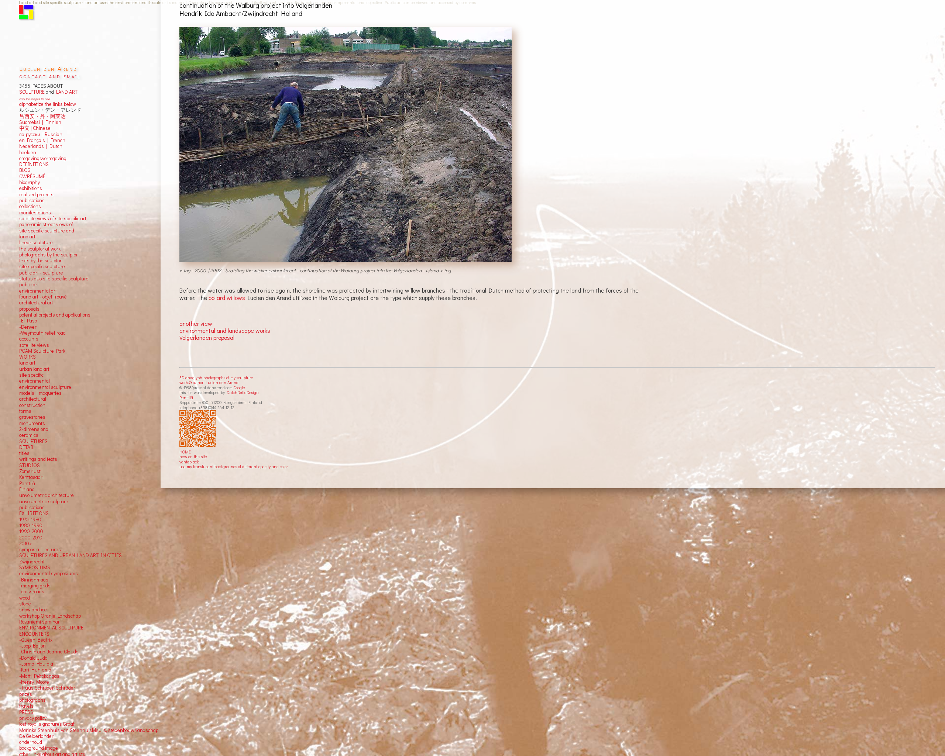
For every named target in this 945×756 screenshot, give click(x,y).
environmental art (38, 290)
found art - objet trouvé (43, 296)
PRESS (26, 712)
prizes (25, 694)
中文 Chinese (35, 128)
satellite (27, 345)
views (43, 345)
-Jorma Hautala (36, 663)
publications (32, 200)
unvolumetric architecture (46, 495)
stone (25, 603)
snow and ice (33, 609)
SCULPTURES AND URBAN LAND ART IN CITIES (70, 555)
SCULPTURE (32, 92)
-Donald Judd (33, 658)
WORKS (27, 356)
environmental (34, 380)
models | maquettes (40, 393)
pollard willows (227, 297)
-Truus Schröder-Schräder (47, 687)
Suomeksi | (31, 122)
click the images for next (34, 99)
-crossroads (31, 591)
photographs (32, 700)
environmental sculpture (45, 387)
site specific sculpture (42, 266)
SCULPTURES (33, 441)
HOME (185, 452)
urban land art (34, 369)
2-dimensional (34, 429)
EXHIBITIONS (34, 513)
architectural (32, 399)
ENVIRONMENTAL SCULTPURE (51, 627)
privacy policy (33, 718)
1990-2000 (31, 531)
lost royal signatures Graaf (47, 724)
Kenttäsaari (31, 477)
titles (24, 453)
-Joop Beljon (32, 645)
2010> (25, 543)
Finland (27, 489)
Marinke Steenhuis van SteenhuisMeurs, (63, 730)
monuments (32, 423)
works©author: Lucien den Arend (208, 382)
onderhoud (30, 742)
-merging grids (35, 585)
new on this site (193, 456)
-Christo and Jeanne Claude (49, 651)
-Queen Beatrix (35, 639)
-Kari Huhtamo (35, 669)
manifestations (35, 212)
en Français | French (42, 140)
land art (27, 362)
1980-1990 (30, 525)
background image (38, 748)
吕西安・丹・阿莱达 (42, 116)
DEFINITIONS (34, 164)
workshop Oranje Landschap (50, 615)
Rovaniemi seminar (39, 621)
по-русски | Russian (40, 134)
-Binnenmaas (33, 579)
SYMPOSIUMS (34, 567)
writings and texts (38, 459)
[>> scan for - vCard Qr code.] (198, 428)
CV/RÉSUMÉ (32, 176)
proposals (29, 308)
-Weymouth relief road (42, 332)
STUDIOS (29, 465)
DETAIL (26, 447)
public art (29, 284)
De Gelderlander (36, 736)
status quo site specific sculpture (54, 278)
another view (195, 323)
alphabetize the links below (47, 104)
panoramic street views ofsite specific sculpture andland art (46, 230)
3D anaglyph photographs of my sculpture (216, 377)
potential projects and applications (54, 314)
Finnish (52, 122)
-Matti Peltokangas (39, 676)
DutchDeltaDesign (243, 392)
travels (26, 706)
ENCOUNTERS (34, 634)
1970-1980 (30, 519)
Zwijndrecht (32, 561)
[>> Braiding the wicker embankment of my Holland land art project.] (346, 145)
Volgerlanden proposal (206, 337)
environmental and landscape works (224, 330)
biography (29, 182)
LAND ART (66, 92)
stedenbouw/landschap (133, 730)
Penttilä (186, 397)
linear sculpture (36, 242)
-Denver (28, 327)
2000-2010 (30, 537)
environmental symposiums (48, 573)
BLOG (25, 170)
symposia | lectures (40, 549)
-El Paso (28, 320)
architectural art (36, 302)
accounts (28, 338)
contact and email (50, 76)
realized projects (36, 194)
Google (239, 387)
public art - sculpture (41, 272)
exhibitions (30, 188)
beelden (27, 152)
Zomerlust (30, 471)
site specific (31, 375)
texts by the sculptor (40, 260)
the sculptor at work (40, 248)
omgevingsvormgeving (42, 158)
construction (32, 405)
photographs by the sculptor (48, 254)
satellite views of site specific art (52, 218)
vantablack (189, 462)
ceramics (28, 435)
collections (30, 206)
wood (24, 597)
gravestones (32, 417)
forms (25, 411)
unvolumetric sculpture (43, 501)
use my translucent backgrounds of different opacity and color (233, 466)
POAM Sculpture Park (42, 351)
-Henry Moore (34, 682)
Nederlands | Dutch (40, 146)
